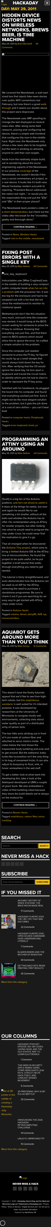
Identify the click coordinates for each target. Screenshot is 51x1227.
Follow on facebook (3, 864)
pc (36, 425)
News (16, 234)
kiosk (31, 425)
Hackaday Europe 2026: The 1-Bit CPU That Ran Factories (31, 919)
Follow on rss (17, 864)
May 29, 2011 (8, 43)
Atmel (23, 614)
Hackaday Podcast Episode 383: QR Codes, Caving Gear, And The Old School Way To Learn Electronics (30, 1049)
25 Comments (27, 973)
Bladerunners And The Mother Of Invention (31, 953)
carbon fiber (30, 816)
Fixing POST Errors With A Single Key (21, 257)
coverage (25, 171)
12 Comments (39, 646)
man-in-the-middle (20, 238)
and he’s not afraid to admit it (30, 502)
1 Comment (26, 1059)
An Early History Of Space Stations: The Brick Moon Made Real (30, 903)
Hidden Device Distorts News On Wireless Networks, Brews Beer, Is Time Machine (25, 27)
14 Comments (27, 1133)
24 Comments (40, 453)
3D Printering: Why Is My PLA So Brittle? (31, 1092)
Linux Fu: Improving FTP (31, 1138)
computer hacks (21, 417)
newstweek (38, 238)
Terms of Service (14, 1207)
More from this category (14, 982)
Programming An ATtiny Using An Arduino (25, 444)
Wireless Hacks (28, 234)
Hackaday (25, 3)
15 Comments (27, 1144)
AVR (40, 614)
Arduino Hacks (21, 610)
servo (41, 816)
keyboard (22, 425)
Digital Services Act (30, 1207)
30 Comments (27, 960)
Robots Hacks (20, 812)
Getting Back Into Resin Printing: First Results (31, 967)
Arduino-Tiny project (18, 547)
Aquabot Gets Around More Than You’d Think (25, 637)
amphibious (17, 816)
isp (44, 614)
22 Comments (27, 927)
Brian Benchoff (25, 43)
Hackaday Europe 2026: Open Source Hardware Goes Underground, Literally (31, 937)
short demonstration (15, 211)
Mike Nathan (24, 266)
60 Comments (40, 266)
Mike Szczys (24, 646)
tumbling (6, 820)
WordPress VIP (30, 1212)
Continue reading (31, 227)
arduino (15, 614)
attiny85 (32, 614)
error (13, 425)
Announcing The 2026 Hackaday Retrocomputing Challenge (30, 1124)
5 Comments (26, 1086)
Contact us (22, 864)
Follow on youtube (12, 864)
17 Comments (27, 911)
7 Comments (26, 946)
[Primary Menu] (47, 3)
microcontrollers (10, 618)
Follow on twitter (8, 864)
